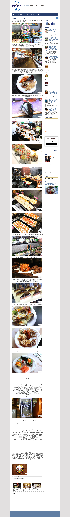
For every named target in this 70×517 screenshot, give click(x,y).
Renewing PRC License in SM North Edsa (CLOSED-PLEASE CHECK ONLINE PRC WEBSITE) (52, 92)
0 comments (25, 20)
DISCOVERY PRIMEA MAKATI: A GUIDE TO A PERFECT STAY (50, 184)
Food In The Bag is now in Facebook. (23, 349)
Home (17, 14)
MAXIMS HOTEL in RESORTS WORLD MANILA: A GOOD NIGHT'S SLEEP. (26, 489)
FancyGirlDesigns (41, 515)
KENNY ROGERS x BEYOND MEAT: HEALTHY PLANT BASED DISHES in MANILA (53, 67)
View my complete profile (49, 166)
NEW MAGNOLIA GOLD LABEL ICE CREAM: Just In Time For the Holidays (53, 57)
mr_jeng (53, 156)
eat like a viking (31, 20)
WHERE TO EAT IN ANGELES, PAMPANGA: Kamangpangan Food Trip (52, 75)
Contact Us (38, 14)
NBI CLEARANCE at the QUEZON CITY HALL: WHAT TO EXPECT (52, 83)
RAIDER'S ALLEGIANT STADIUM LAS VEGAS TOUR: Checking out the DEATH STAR (53, 39)
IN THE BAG (21, 14)
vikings (24, 21)
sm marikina (34, 476)
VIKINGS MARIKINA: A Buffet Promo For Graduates (19, 18)
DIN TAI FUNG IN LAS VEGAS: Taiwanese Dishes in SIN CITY (52, 30)
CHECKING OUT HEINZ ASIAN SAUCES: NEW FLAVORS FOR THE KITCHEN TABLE (17, 489)
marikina (35, 20)
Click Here (31, 349)
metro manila (39, 20)
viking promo (20, 21)
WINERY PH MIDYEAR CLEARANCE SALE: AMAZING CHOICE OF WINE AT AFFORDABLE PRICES (51, 48)
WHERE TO (27, 14)
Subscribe (51, 144)
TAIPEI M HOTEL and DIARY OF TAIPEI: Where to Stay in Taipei (52, 109)
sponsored (16, 21)
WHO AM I (32, 14)
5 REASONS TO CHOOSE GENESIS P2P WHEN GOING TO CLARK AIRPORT (52, 101)
